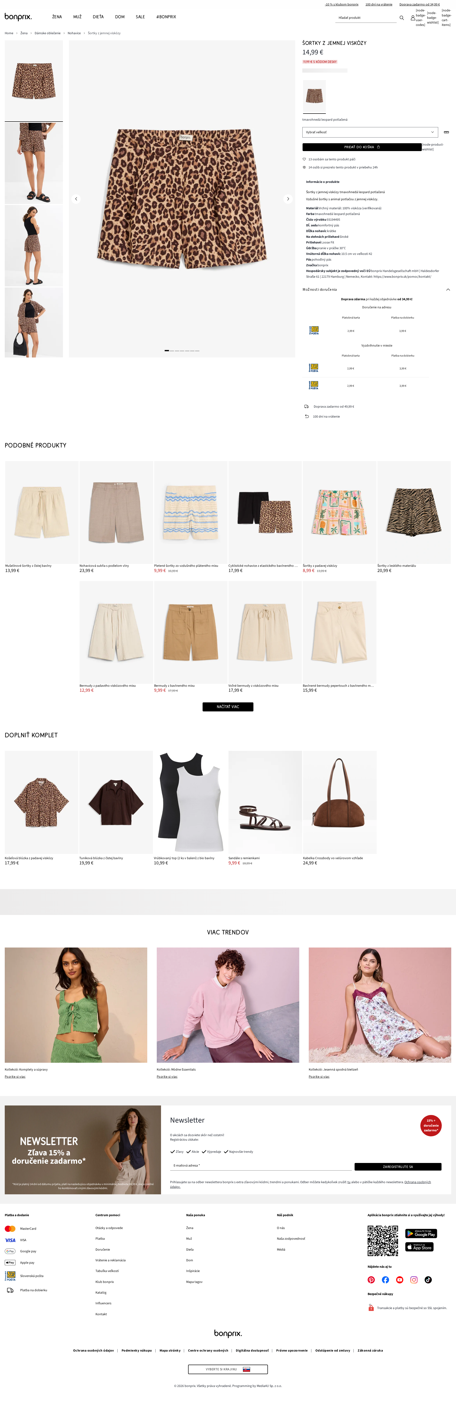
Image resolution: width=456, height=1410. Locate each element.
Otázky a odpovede (109, 1228)
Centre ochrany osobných (208, 1350)
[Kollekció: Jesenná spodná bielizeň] (380, 1005)
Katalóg (100, 1292)
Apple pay (27, 1262)
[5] (187, 350)
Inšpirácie (193, 1271)
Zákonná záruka (370, 1350)
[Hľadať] (401, 17)
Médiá (281, 1249)
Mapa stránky (170, 1350)
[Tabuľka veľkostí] (446, 132)
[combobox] (366, 18)
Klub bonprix (104, 1282)
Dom (189, 1260)
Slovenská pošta (31, 1276)
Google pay (28, 1251)
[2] (172, 350)
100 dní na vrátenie (379, 4)
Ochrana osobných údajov (93, 1350)
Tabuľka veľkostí (107, 1271)
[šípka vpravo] (288, 199)
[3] (177, 350)
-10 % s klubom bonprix (341, 4)
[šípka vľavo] (76, 199)
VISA (23, 1240)
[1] (167, 350)
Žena (189, 1228)
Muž (189, 1238)
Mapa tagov (194, 1282)
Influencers (103, 1303)
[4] (182, 350)
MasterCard (28, 1228)
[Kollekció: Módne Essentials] (228, 1005)
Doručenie (102, 1249)
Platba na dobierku (33, 1290)
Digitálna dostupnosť (252, 1350)
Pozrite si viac (15, 1077)
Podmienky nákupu (137, 1350)
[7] (197, 350)
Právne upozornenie (292, 1350)
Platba (100, 1238)
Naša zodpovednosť (291, 1238)
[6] (192, 350)
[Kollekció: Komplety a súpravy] (76, 1005)
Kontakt (101, 1314)
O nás (281, 1228)
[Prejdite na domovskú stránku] (28, 17)
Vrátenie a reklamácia (110, 1260)
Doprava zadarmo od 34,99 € (419, 4)
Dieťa (190, 1249)
